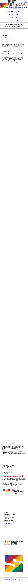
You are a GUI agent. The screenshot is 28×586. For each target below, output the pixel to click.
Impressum (20, 579)
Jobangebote (13, 14)
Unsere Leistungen (13, 12)
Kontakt (14, 20)
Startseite (14, 9)
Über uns (14, 17)
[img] (14, 4)
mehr (13, 48)
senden (8, 473)
